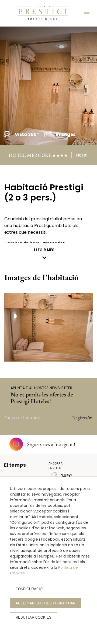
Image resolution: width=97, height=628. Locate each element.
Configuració (29, 589)
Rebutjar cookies (33, 617)
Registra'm (82, 418)
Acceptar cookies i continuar (45, 603)
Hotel (81, 155)
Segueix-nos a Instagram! (51, 444)
